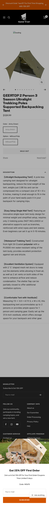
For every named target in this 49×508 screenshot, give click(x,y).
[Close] (45, 442)
